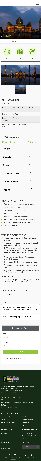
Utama (5, 41)
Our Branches (5, 448)
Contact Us (4, 446)
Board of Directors (27, 419)
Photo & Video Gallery (8, 422)
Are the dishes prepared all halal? (18, 317)
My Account (5, 433)
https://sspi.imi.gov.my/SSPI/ (21, 281)
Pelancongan (13, 41)
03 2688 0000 (9, 400)
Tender (3, 419)
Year (4, 333)
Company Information (8, 417)
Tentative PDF (6, 294)
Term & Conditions (27, 433)
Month (5, 342)
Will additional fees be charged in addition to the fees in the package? (19, 308)
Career (24, 425)
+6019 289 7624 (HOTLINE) (12, 397)
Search (20, 352)
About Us (25, 417)
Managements (26, 422)
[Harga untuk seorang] (35, 142)
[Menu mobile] (37, 3)
